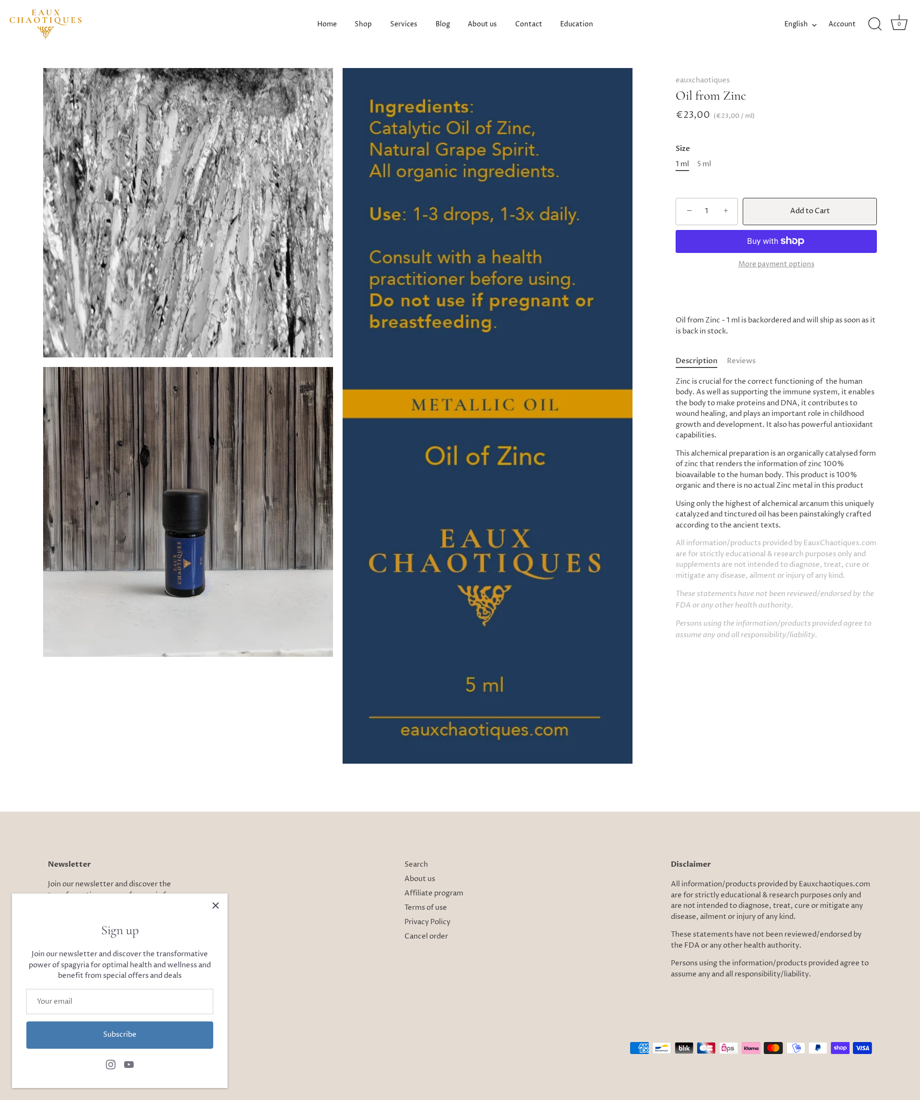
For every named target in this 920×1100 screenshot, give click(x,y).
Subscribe (120, 1035)
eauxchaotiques (703, 80)
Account (842, 24)
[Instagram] (110, 1064)
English (796, 24)
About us (482, 24)
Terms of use (425, 908)
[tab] (701, 361)
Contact (528, 24)
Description (696, 361)
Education (576, 24)
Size (683, 148)
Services (403, 24)
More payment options (776, 264)
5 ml (704, 164)
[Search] (875, 24)
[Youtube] (129, 1064)
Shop (363, 24)
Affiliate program (433, 893)
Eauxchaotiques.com (834, 884)
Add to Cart (810, 211)
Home (327, 24)
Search (416, 864)
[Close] (215, 905)
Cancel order (426, 936)
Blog (443, 24)
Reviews (741, 361)
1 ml (682, 164)
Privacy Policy (427, 922)
